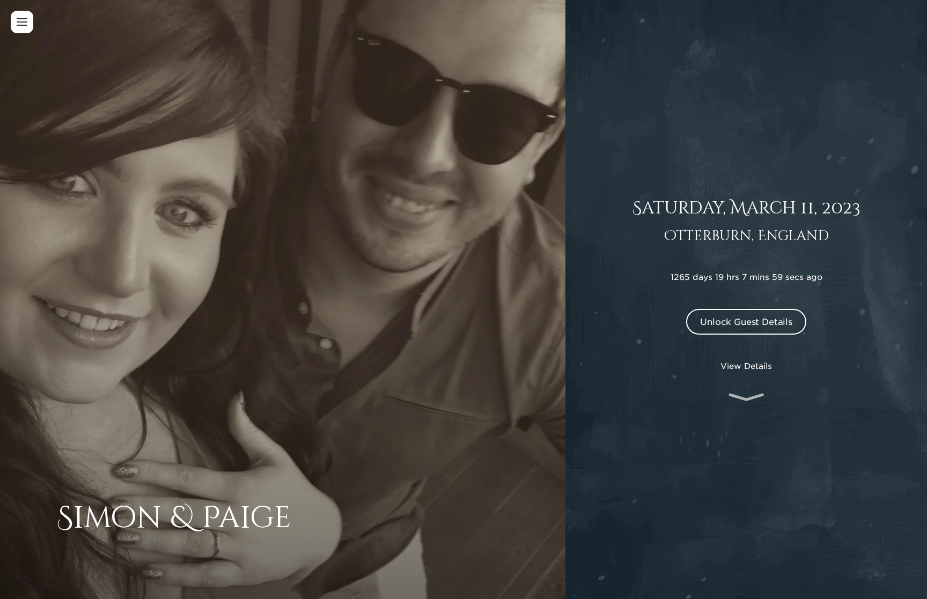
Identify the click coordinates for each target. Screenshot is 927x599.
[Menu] (22, 22)
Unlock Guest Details (746, 321)
